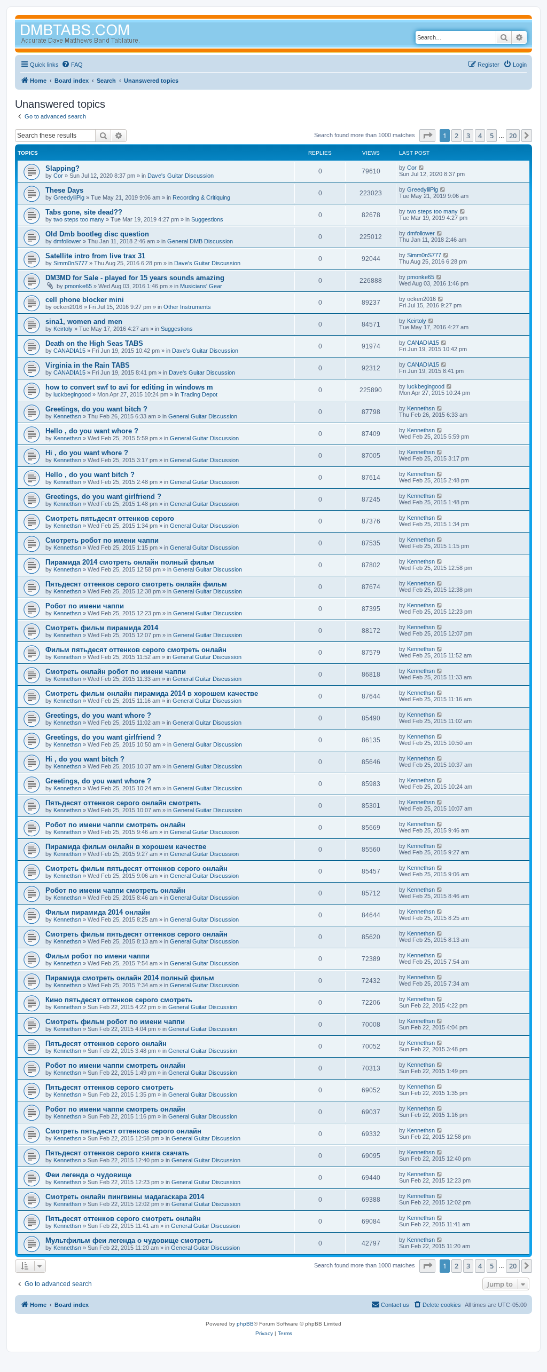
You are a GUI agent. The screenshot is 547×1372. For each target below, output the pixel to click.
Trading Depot (199, 394)
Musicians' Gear (201, 286)
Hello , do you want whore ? (91, 431)
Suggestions (207, 219)
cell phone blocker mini (84, 300)
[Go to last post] (421, 167)
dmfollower (67, 241)
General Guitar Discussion (202, 416)
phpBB (245, 1324)
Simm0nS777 (70, 263)
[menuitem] (72, 64)
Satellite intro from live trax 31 (95, 256)
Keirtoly (63, 329)
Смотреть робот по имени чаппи (102, 540)
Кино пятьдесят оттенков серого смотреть (118, 1000)
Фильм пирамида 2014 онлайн (97, 912)
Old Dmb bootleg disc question (97, 234)
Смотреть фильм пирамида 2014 (101, 628)
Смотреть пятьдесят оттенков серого (109, 518)
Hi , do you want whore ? (86, 453)
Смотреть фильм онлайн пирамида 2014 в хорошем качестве (151, 693)
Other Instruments (187, 307)
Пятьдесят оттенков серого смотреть (109, 1087)
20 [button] (513, 135)
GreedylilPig (68, 197)
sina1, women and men (83, 322)
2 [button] (456, 135)
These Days (64, 190)
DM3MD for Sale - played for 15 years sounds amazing (134, 278)
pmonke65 (78, 286)
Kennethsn (67, 416)
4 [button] (480, 135)
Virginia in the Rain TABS (87, 365)
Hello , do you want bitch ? (90, 475)
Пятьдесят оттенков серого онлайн (106, 1044)
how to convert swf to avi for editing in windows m (129, 387)
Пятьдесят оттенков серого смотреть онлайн (123, 1219)
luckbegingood (72, 394)
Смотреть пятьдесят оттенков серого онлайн (123, 1131)
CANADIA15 (69, 350)
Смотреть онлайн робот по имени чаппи (115, 672)
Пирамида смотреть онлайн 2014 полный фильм (129, 978)
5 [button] (492, 135)
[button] (427, 135)
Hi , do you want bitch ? (84, 759)
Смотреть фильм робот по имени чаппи (115, 1022)
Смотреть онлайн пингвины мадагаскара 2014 (124, 1197)
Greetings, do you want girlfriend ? (103, 497)
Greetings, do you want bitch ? (96, 409)
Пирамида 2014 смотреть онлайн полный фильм (129, 562)
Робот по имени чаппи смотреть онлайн (115, 825)
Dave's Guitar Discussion (180, 175)
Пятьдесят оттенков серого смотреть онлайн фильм (136, 584)
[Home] (100, 35)
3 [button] (468, 135)
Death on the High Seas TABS (94, 343)
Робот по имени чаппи (84, 606)
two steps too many (78, 219)
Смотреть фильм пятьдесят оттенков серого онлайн (136, 869)
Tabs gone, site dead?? (83, 212)
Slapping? (62, 168)
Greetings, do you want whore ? (98, 715)
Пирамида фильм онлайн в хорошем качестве (125, 847)
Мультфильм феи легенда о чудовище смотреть (129, 1240)
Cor (58, 175)
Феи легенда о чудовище (88, 1175)
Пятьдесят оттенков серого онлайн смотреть (123, 803)
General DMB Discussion (200, 241)
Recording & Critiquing (201, 197)
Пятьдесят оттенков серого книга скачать (117, 1153)
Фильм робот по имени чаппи (97, 956)
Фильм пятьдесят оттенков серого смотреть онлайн (135, 650)
